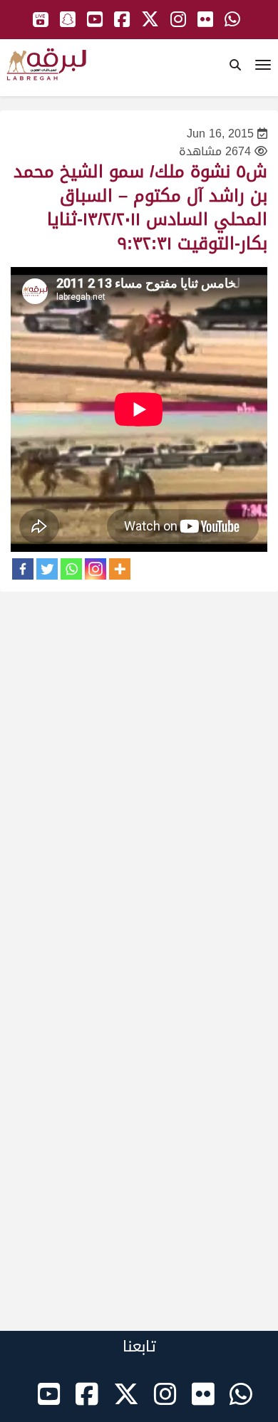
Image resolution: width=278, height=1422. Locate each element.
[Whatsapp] (71, 569)
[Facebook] (23, 569)
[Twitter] (47, 569)
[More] (119, 569)
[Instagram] (95, 569)
